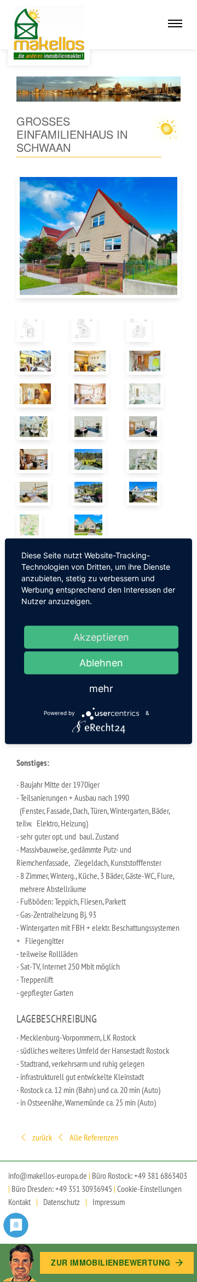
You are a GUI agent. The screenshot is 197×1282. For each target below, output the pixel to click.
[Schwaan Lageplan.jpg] (35, 525)
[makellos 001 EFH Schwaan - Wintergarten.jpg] (35, 361)
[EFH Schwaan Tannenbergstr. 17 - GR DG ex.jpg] (35, 328)
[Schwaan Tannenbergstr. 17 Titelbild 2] (98, 236)
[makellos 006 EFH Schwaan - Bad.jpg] (145, 393)
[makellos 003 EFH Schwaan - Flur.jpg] (145, 361)
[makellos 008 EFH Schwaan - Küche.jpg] (90, 426)
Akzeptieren (101, 636)
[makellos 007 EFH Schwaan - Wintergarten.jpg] (35, 426)
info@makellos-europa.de (47, 1175)
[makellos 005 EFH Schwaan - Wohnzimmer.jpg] (90, 393)
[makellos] (49, 32)
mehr (101, 688)
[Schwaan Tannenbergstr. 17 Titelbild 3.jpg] (90, 525)
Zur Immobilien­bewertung (112, 1262)
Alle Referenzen (93, 1137)
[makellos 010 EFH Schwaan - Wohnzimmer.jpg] (35, 459)
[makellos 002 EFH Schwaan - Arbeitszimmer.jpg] (90, 361)
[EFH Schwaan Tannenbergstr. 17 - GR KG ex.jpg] (145, 328)
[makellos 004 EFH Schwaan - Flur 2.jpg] (35, 393)
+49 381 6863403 (160, 1175)
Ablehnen (101, 662)
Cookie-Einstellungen (149, 1188)
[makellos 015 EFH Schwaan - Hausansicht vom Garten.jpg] (145, 492)
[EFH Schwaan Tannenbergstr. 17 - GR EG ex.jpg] (90, 328)
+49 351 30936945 (83, 1188)
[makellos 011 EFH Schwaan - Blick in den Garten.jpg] (90, 459)
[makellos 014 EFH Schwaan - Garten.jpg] (90, 492)
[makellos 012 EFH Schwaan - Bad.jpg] (145, 459)
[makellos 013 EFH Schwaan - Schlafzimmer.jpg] (35, 492)
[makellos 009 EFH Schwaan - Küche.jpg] (145, 426)
